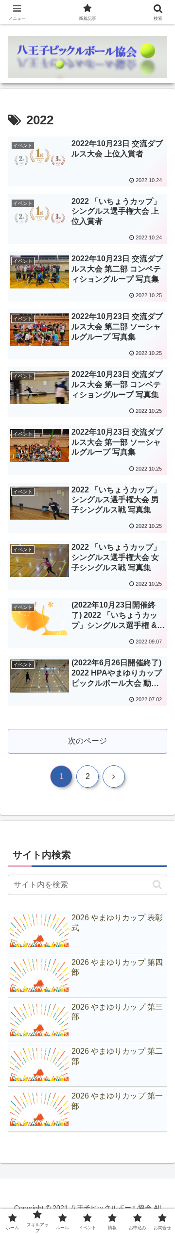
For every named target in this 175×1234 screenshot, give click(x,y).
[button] (157, 884)
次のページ (87, 741)
